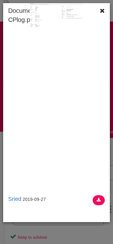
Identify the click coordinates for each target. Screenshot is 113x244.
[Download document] (99, 200)
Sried (14, 199)
